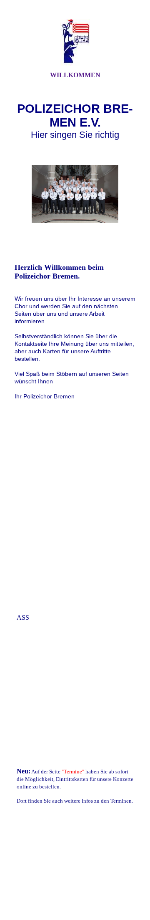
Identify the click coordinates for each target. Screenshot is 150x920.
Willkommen (75, 75)
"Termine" (72, 771)
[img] (75, 43)
